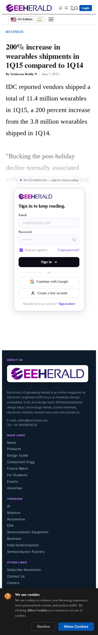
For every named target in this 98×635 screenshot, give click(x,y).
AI (8, 506)
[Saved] (66, 8)
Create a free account (52, 293)
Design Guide (17, 455)
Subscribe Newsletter (24, 570)
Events (12, 481)
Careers (13, 583)
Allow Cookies (76, 626)
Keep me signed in (36, 250)
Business (15, 32)
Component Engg (20, 462)
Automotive (16, 519)
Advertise (14, 488)
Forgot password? (68, 250)
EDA (10, 525)
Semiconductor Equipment (27, 532)
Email (22, 215)
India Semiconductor (23, 545)
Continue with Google (52, 281)
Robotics (14, 513)
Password (25, 231)
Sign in (46, 262)
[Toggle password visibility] (74, 240)
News (11, 443)
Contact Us (16, 576)
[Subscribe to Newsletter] (60, 8)
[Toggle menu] (51, 19)
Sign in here (67, 304)
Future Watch (17, 468)
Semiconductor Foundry (25, 552)
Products (14, 449)
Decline (43, 626)
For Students (17, 475)
